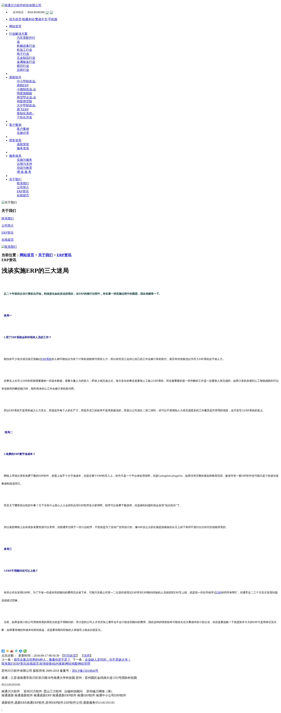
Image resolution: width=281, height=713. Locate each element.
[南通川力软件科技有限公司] (21, 5)
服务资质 (23, 148)
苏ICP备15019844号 (85, 670)
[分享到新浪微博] (12, 651)
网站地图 (71, 663)
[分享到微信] (25, 651)
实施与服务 (24, 159)
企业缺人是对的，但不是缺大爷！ (108, 659)
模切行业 (23, 65)
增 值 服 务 (24, 171)
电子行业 (23, 53)
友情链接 (46, 663)
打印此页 (70, 655)
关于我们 (45, 255)
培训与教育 (24, 167)
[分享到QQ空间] (7, 651)
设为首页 (15, 19)
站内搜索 (58, 663)
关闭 (87, 655)
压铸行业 (23, 69)
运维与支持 (24, 163)
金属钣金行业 (26, 61)
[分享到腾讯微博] (16, 651)
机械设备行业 (26, 45)
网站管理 (84, 663)
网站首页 (27, 255)
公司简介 (23, 187)
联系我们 (23, 183)
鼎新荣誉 (23, 144)
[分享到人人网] (20, 651)
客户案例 (23, 128)
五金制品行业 (26, 57)
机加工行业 (24, 49)
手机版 (52, 19)
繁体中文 (41, 19)
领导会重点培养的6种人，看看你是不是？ (42, 659)
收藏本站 (28, 19)
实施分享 (23, 132)
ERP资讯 (23, 191)
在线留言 (23, 195)
